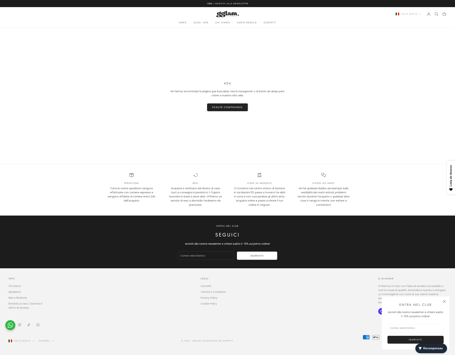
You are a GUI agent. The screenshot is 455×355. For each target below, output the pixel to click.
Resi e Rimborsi (18, 298)
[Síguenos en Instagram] (19, 325)
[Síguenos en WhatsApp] (38, 325)
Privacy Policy (209, 298)
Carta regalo (247, 22)
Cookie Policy (209, 303)
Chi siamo (222, 22)
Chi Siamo (15, 286)
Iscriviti (415, 339)
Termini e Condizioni (213, 292)
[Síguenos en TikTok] (29, 325)
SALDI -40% (201, 22)
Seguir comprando (227, 107)
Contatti (270, 22)
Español (44, 340)
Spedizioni (15, 292)
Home (183, 22)
